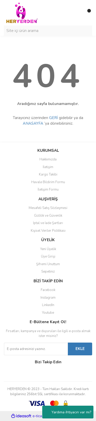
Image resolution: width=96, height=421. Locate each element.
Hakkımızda (48, 159)
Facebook (48, 290)
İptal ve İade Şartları (48, 223)
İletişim (48, 167)
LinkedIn (48, 305)
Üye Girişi (48, 256)
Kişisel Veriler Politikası (48, 230)
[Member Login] (77, 13)
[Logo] (22, 12)
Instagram (48, 297)
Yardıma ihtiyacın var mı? (71, 412)
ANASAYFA (33, 123)
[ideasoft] (21, 416)
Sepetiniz (48, 271)
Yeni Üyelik (48, 249)
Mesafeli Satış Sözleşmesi (48, 208)
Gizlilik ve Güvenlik (48, 215)
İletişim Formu (48, 189)
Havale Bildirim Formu (48, 182)
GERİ (53, 117)
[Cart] (87, 13)
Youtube (48, 312)
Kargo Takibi (48, 174)
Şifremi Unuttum (48, 264)
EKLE (80, 348)
